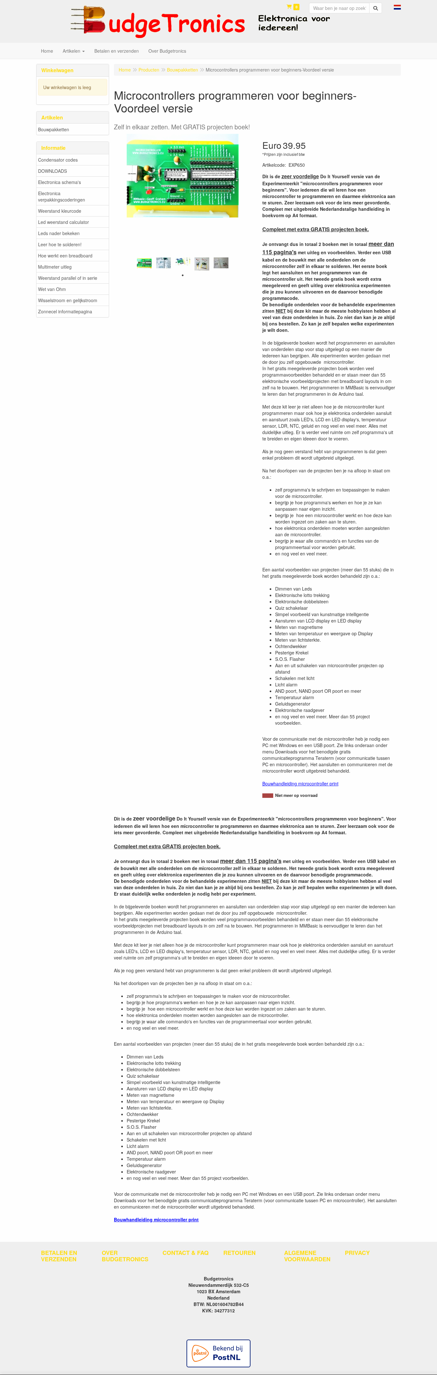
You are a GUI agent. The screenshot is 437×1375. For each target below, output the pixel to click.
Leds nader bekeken (59, 233)
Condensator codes (58, 160)
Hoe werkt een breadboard (65, 255)
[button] (397, 6)
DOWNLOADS (52, 171)
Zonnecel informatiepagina (65, 311)
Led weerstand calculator (63, 222)
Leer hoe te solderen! (60, 244)
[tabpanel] (144, 262)
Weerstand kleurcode (59, 211)
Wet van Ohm (52, 289)
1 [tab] (182, 275)
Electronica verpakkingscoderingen (61, 196)
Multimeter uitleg (55, 267)
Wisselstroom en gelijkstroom (67, 300)
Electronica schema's (59, 182)
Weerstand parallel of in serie (67, 278)
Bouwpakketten (53, 129)
